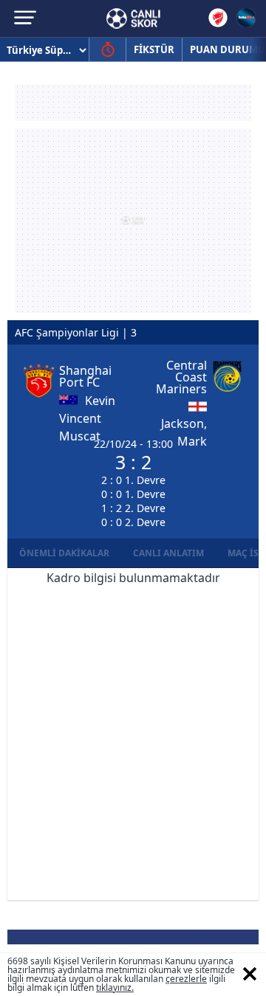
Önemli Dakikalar (64, 553)
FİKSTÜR (154, 49)
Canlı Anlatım (168, 553)
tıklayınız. (115, 987)
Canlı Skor (133, 18)
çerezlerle (186, 978)
